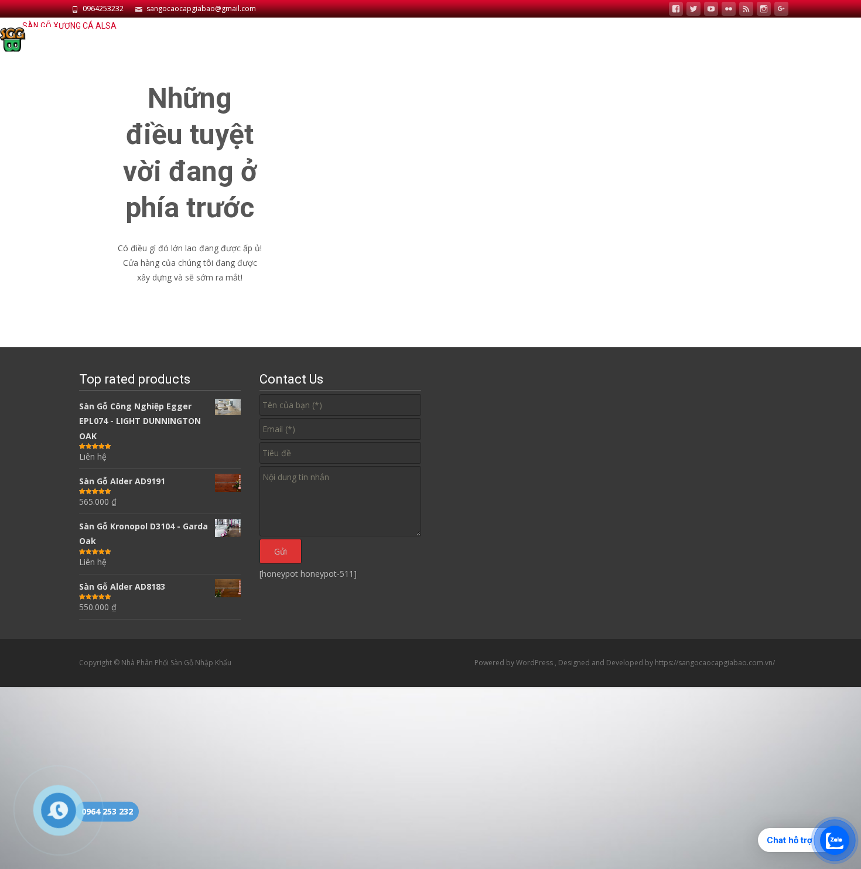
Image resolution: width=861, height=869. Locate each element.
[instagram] (764, 10)
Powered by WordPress (514, 663)
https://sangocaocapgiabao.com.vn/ (715, 663)
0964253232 (103, 8)
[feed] (746, 10)
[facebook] (676, 10)
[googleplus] (781, 10)
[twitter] (693, 10)
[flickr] (729, 10)
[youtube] (711, 10)
